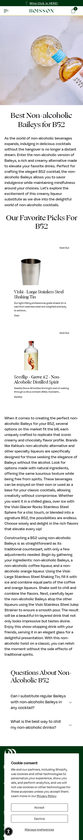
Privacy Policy (47, 796)
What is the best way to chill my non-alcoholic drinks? (36, 724)
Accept (39, 807)
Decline (39, 818)
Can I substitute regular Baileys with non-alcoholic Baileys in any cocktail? (38, 701)
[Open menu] (9, 11)
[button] (8, 831)
